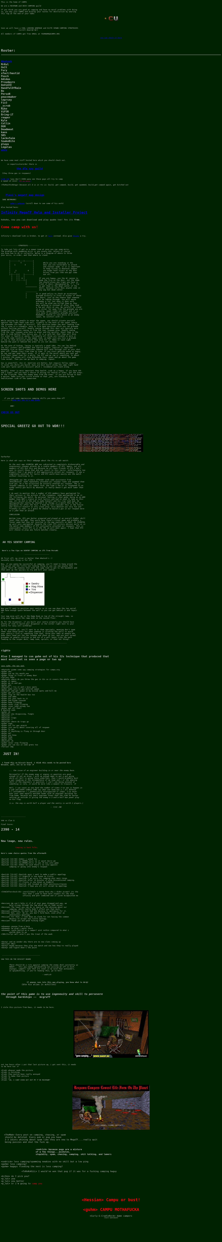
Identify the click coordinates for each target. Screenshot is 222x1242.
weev (4, 150)
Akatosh (6, 61)
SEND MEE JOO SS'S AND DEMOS (26, 400)
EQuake (76, 236)
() (24, 181)
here (50, 236)
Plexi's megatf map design (25, 195)
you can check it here (111, 38)
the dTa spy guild (29, 168)
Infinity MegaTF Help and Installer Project (44, 212)
